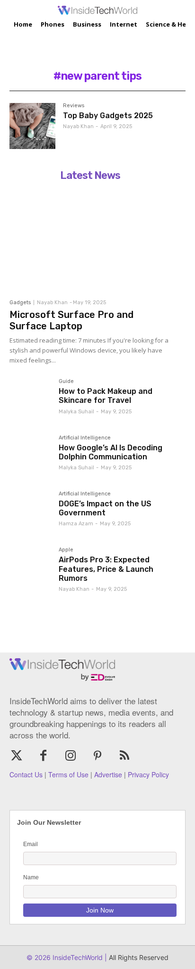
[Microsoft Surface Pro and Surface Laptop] (89, 239)
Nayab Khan (78, 126)
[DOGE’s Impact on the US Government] (30, 512)
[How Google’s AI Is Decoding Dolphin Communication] (30, 456)
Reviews (73, 106)
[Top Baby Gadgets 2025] (32, 126)
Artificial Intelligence (85, 438)
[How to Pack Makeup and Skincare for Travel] (30, 399)
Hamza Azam (76, 524)
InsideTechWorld (77, 957)
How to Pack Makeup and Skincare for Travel (105, 396)
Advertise (108, 774)
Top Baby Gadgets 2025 (108, 115)
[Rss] (124, 756)
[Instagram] (70, 756)
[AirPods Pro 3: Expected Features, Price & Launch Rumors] (30, 568)
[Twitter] (16, 756)
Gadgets (20, 302)
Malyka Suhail (76, 412)
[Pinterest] (97, 756)
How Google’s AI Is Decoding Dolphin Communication (110, 452)
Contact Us (26, 774)
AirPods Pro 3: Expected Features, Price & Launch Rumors (106, 568)
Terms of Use (68, 774)
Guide (66, 381)
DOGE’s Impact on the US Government (105, 508)
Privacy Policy (148, 774)
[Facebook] (43, 756)
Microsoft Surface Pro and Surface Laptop (71, 320)
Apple (66, 550)
